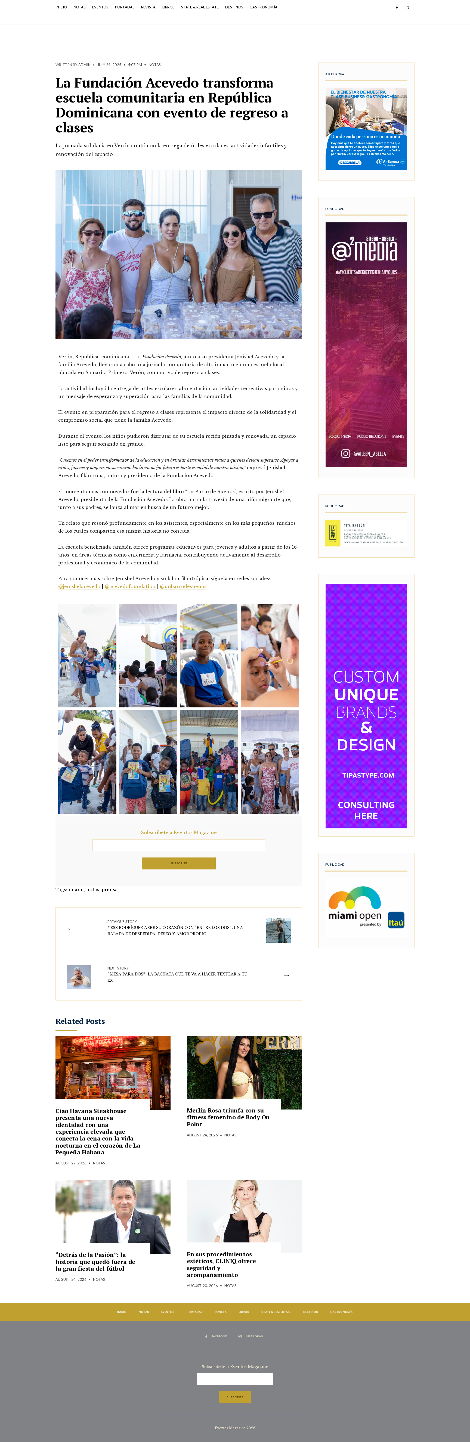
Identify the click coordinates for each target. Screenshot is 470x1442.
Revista (148, 7)
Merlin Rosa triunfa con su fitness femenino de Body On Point (228, 1117)
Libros (168, 7)
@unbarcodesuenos (183, 586)
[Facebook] (396, 7)
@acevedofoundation (130, 586)
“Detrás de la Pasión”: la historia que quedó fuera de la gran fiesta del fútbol (95, 1261)
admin (84, 65)
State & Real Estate (200, 7)
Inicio (61, 7)
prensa (110, 889)
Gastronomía (263, 7)
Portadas (125, 7)
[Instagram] (407, 7)
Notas (80, 7)
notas (92, 889)
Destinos (234, 7)
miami (76, 889)
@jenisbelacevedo (79, 586)
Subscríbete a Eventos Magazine (179, 832)
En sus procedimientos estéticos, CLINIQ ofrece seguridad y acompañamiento (221, 1264)
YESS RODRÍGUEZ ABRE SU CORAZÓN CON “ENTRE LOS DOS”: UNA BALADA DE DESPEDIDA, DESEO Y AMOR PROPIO (175, 928)
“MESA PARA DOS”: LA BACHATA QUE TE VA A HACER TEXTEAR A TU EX (177, 974)
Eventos (100, 7)
